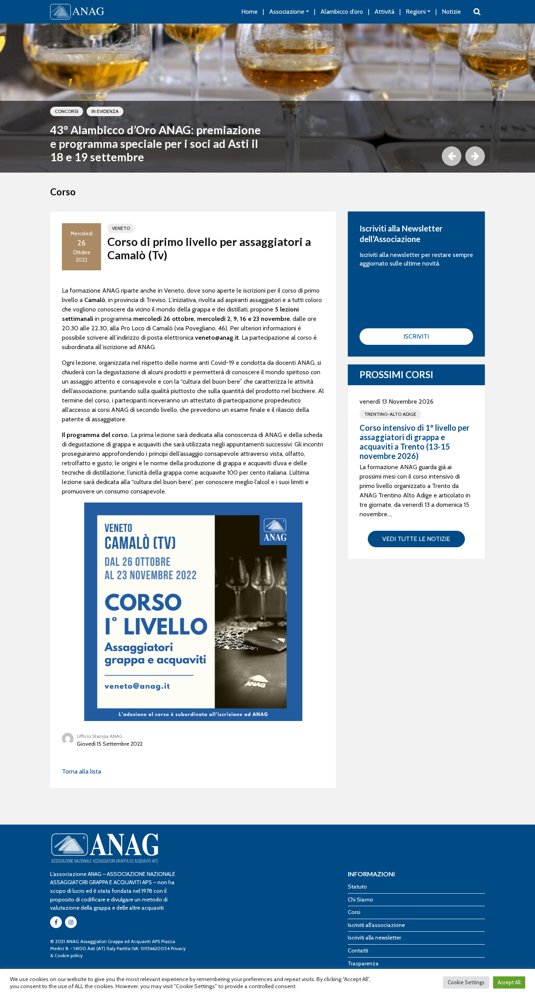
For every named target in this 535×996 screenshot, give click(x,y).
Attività (384, 11)
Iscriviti (416, 336)
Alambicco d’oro (341, 11)
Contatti (358, 950)
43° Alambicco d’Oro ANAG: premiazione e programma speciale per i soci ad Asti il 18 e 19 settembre (155, 143)
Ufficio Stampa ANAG (100, 736)
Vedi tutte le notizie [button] (416, 539)
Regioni (416, 11)
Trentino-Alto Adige (390, 414)
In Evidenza (105, 111)
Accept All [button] (509, 982)
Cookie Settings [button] (466, 982)
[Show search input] (477, 11)
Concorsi (66, 111)
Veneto (121, 228)
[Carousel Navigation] (267, 156)
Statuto (357, 886)
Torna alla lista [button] (81, 771)
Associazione (286, 11)
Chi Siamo (360, 899)
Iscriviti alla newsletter (374, 937)
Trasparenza (363, 963)
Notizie (451, 11)
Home (249, 11)
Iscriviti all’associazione (376, 925)
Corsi (354, 912)
